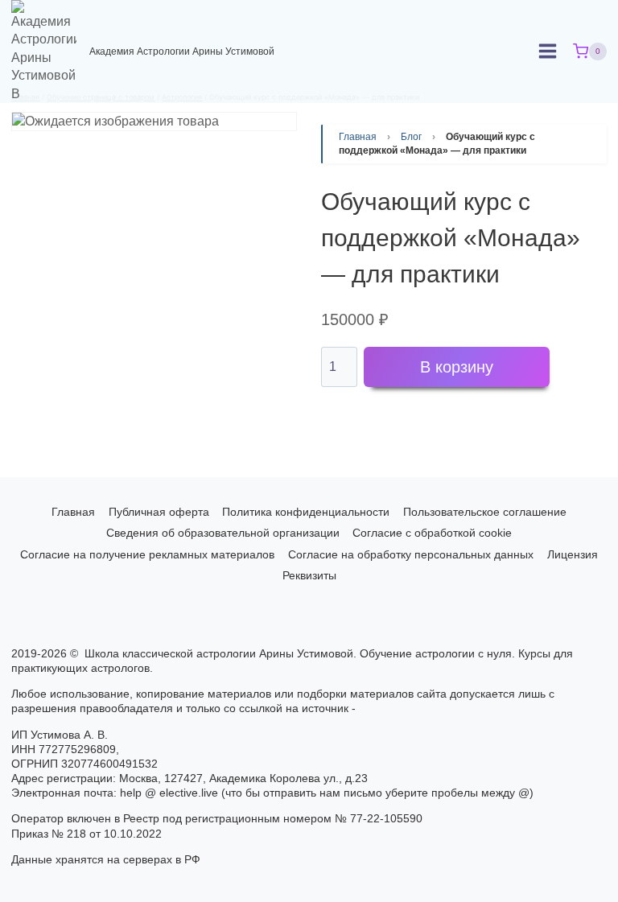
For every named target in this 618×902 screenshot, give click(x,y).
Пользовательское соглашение (484, 511)
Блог (411, 136)
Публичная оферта (159, 511)
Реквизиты (309, 575)
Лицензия (572, 554)
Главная (358, 136)
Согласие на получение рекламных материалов (147, 554)
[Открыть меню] (548, 51)
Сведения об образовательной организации (223, 532)
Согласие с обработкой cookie (432, 532)
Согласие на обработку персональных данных (411, 554)
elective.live (391, 708)
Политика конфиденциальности (305, 511)
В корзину (456, 367)
